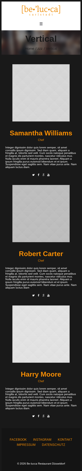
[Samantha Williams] (41, 92)
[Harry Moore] (41, 333)
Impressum (26, 444)
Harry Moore (41, 374)
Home (29, 49)
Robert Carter (41, 254)
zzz (40, 49)
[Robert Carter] (41, 213)
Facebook (18, 439)
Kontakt (65, 439)
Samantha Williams (41, 133)
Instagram (42, 439)
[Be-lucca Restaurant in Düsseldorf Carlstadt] (41, 10)
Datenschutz (53, 444)
